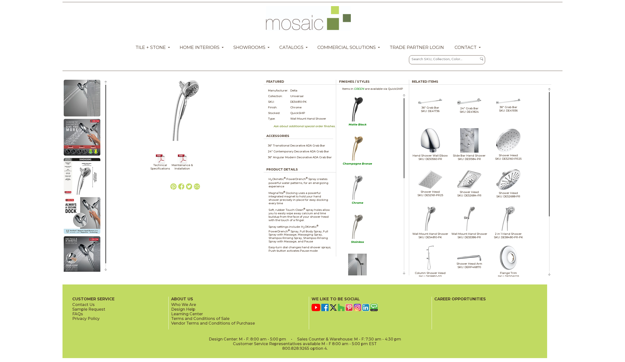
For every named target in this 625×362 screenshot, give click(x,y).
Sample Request (88, 309)
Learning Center (187, 314)
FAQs (77, 314)
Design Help (183, 309)
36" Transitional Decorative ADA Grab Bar (296, 145)
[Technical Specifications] (160, 162)
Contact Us (83, 304)
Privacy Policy (86, 318)
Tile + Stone (150, 47)
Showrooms (249, 47)
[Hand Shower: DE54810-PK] (82, 116)
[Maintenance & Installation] (182, 162)
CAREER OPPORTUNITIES (460, 299)
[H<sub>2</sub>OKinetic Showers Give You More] (82, 156)
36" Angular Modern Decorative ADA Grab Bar (300, 157)
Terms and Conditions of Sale (200, 318)
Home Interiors (199, 47)
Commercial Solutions (346, 47)
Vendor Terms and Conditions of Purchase (213, 323)
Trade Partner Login (417, 47)
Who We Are (183, 304)
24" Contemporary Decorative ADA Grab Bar (298, 151)
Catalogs (291, 47)
